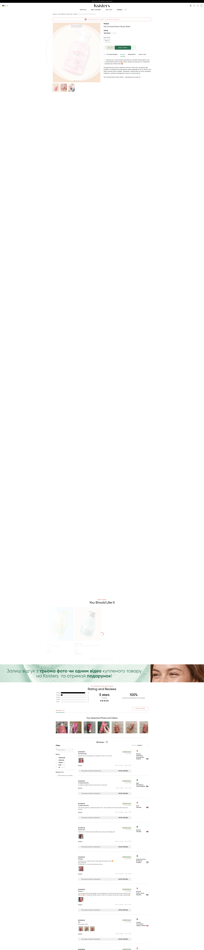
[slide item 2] (93, 658)
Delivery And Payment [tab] (111, 54)
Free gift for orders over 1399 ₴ (102, 1)
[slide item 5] (99, 658)
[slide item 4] (97, 658)
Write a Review (140, 708)
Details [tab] (122, 54)
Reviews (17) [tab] (60, 710)
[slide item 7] (103, 658)
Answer (80, 765)
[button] (56, 87)
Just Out (108, 9)
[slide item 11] (110, 658)
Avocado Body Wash (53, 645)
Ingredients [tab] (132, 54)
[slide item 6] (101, 658)
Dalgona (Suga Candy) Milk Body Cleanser (87, 645)
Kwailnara (78, 643)
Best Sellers (96, 9)
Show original (123, 771)
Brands (119, 9)
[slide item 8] (104, 658)
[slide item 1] (91, 658)
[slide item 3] (95, 658)
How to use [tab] (142, 54)
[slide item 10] (108, 658)
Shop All (83, 9)
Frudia (106, 24)
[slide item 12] (112, 658)
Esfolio (50, 643)
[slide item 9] (106, 658)
